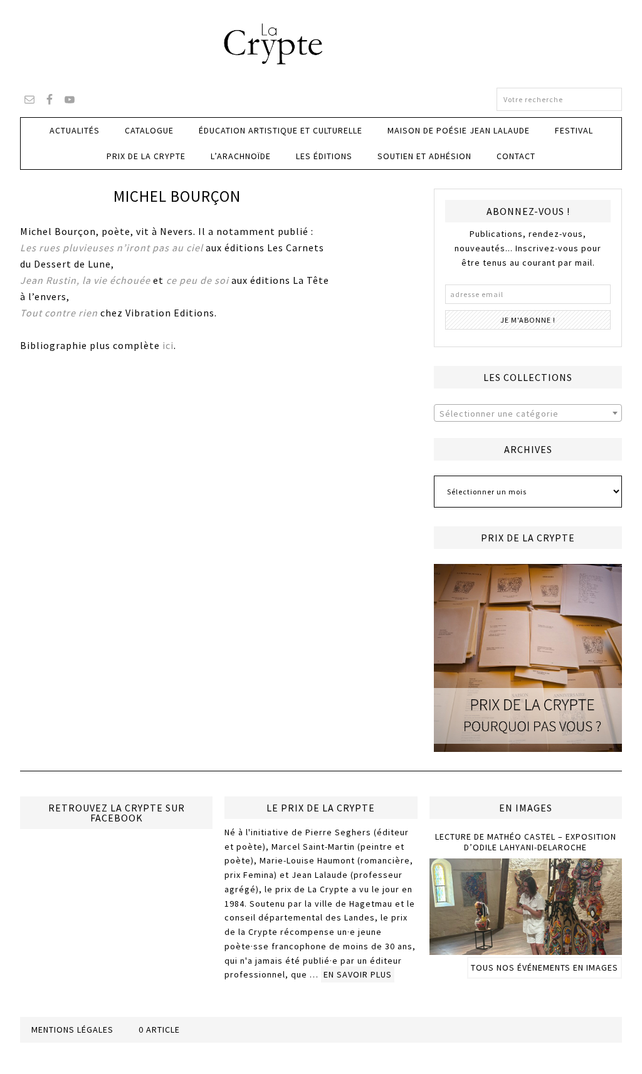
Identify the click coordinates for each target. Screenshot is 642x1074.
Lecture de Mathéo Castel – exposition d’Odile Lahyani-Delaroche (525, 842)
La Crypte (321, 44)
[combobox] (528, 413)
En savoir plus (358, 974)
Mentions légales (72, 1029)
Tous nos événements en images (544, 967)
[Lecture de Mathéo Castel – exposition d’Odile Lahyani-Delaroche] (525, 949)
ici (168, 345)
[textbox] (527, 413)
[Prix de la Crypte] (528, 658)
